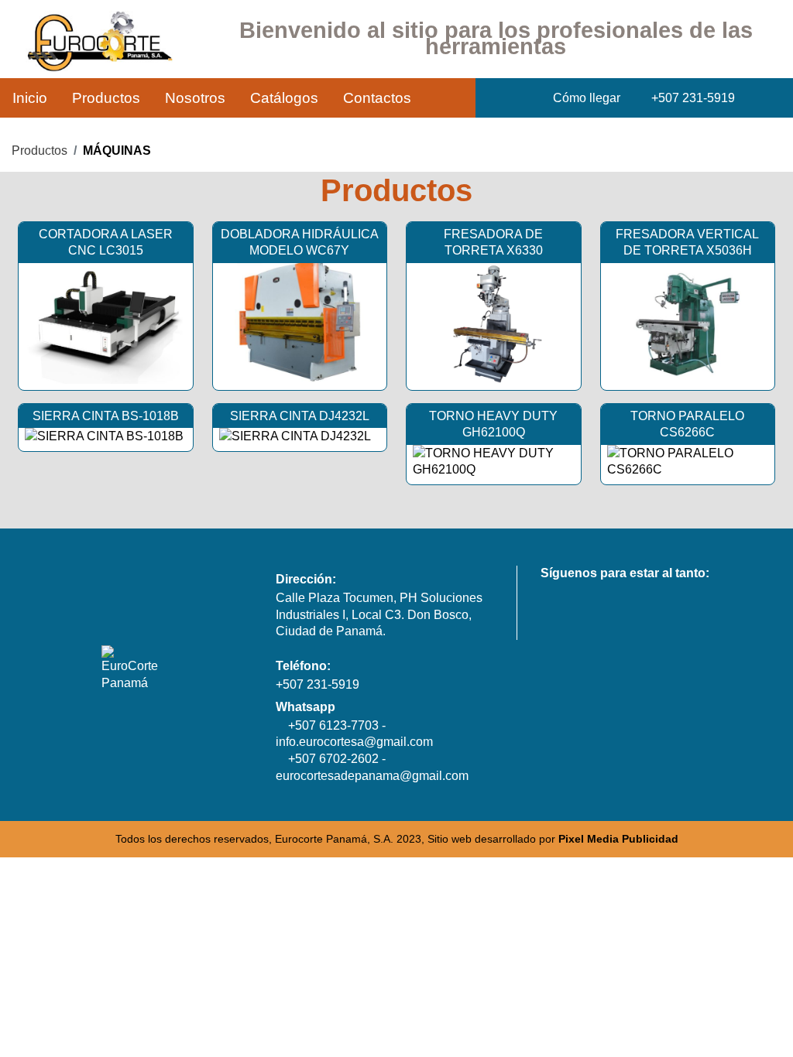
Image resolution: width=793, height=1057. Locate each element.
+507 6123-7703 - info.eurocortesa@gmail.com (354, 734)
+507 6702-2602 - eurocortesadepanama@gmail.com (372, 767)
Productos (106, 98)
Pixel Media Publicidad (618, 839)
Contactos (377, 98)
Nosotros (195, 98)
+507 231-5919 (317, 684)
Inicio (29, 98)
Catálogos (284, 98)
